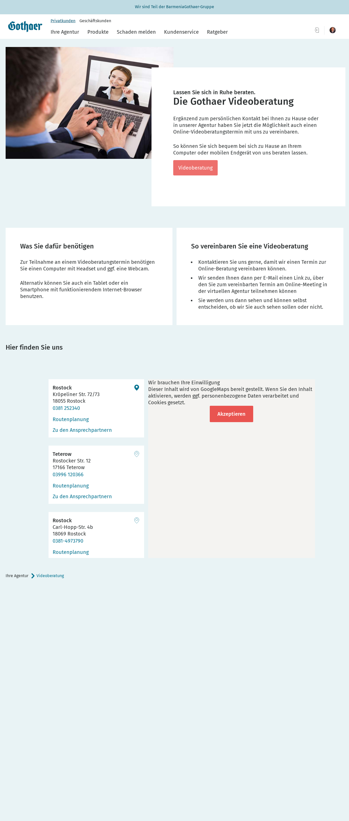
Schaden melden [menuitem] (136, 32)
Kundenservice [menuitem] (181, 32)
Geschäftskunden (95, 20)
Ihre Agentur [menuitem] (65, 32)
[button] (333, 30)
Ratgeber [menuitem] (217, 32)
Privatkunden (63, 20)
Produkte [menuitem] (98, 32)
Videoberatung (195, 168)
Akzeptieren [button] (231, 414)
